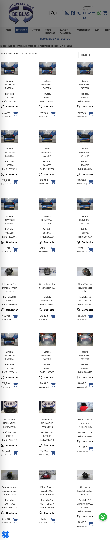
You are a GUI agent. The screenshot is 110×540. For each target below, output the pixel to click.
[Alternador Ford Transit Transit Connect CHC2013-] (9, 271)
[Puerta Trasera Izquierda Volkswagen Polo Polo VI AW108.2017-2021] (85, 407)
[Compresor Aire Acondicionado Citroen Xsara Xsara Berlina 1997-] (9, 475)
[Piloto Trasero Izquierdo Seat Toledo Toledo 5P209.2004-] (85, 271)
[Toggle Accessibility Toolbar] (5, 534)
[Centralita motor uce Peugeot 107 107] (47, 271)
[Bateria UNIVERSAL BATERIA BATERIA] (9, 68)
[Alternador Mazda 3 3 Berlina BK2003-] (85, 475)
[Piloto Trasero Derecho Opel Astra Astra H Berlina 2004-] (47, 475)
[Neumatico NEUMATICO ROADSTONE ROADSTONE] (9, 407)
